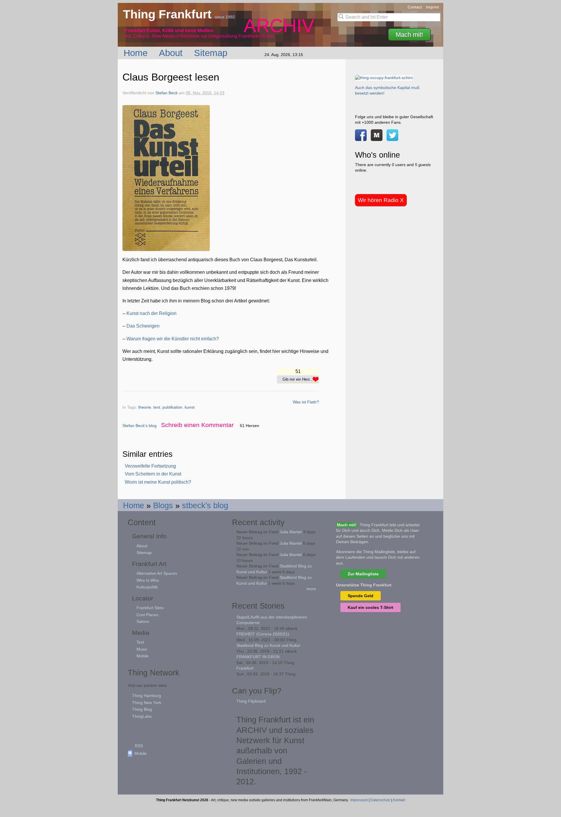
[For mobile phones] (376, 138)
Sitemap (212, 53)
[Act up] (384, 77)
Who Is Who (147, 580)
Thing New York (146, 702)
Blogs (163, 505)
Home (137, 53)
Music (141, 649)
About (172, 53)
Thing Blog (142, 709)
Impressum (359, 800)
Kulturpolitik (147, 587)
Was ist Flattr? (306, 402)
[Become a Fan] (361, 138)
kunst (190, 407)
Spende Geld (360, 595)
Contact (415, 7)
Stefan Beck (166, 93)
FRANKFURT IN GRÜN (258, 656)
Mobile (142, 656)
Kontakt (399, 800)
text (156, 407)
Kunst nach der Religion (151, 313)
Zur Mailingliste (363, 574)
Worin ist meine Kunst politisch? (158, 482)
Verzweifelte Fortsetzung (150, 466)
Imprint (432, 7)
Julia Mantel (291, 531)
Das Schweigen (143, 325)
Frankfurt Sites (150, 607)
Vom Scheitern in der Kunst (153, 473)
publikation (172, 407)
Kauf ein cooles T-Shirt (370, 607)
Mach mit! (409, 34)
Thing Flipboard (251, 701)
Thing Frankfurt (169, 14)
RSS (139, 745)
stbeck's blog (205, 505)
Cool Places (147, 614)
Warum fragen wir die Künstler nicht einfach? (173, 338)
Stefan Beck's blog (139, 425)
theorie (144, 407)
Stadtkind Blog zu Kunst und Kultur (268, 645)
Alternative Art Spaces (156, 573)
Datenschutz (380, 800)
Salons (142, 621)
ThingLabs (142, 716)
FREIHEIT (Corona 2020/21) (262, 634)
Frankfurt (244, 668)
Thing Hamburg (146, 695)
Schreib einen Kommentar (197, 424)
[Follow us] (392, 138)
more (311, 588)
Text (140, 642)
